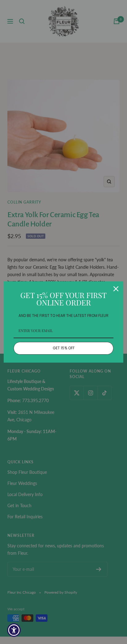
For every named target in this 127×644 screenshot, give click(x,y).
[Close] (116, 288)
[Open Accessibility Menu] (14, 630)
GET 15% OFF (64, 348)
